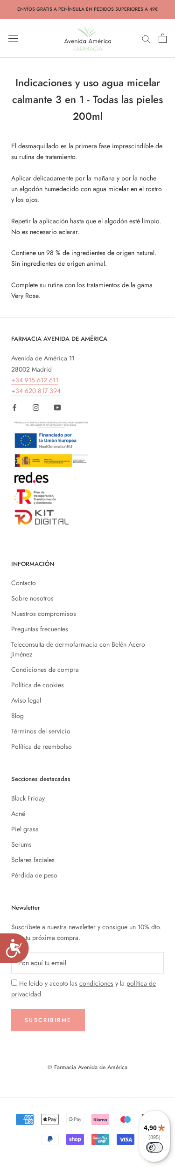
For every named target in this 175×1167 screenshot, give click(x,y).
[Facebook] (14, 406)
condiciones (96, 983)
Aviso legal (26, 700)
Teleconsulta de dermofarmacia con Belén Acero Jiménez (78, 649)
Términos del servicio (40, 731)
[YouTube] (57, 406)
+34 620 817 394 (36, 390)
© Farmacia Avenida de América (87, 1067)
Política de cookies (37, 685)
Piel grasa (25, 829)
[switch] (154, 1147)
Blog (17, 715)
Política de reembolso (41, 746)
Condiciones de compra (45, 669)
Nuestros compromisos (43, 613)
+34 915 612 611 (34, 380)
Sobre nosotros (32, 598)
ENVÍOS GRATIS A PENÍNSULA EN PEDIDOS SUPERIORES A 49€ (87, 9)
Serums (21, 844)
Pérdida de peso (34, 875)
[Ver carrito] (163, 38)
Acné (18, 813)
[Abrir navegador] (13, 38)
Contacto (23, 582)
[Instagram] (36, 406)
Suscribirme (48, 1020)
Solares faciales (33, 859)
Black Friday (28, 798)
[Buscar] (146, 38)
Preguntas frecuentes (39, 629)
